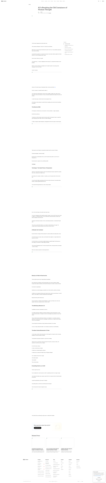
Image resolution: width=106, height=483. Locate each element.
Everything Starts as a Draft (68, 54)
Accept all (99, 477)
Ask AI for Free (37, 427)
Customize (99, 480)
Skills (49, 1)
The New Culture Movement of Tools (69, 52)
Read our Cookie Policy (98, 475)
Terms (77, 464)
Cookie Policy (78, 466)
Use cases (46, 1)
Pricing (55, 1)
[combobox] (79, 481)
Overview (42, 1)
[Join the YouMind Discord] (82, 481)
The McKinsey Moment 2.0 (68, 50)
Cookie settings (78, 467)
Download (58, 1)
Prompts (52, 1)
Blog (60, 1)
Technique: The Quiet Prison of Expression (69, 45)
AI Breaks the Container (68, 47)
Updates (63, 1)
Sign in (103, 1)
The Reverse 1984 (67, 43)
